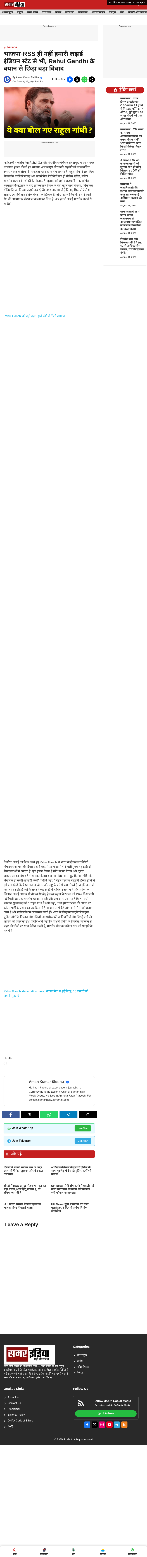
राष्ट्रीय (20, 12)
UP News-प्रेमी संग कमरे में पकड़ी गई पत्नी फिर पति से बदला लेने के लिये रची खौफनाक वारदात (72, 1223)
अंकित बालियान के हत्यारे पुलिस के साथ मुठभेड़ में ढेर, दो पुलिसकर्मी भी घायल (71, 1204)
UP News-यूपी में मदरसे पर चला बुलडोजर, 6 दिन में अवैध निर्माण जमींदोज (70, 1241)
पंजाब (58, 12)
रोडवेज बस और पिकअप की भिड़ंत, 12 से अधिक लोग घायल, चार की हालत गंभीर (132, 246)
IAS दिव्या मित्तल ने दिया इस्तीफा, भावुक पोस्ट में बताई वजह (23, 1239)
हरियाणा (69, 12)
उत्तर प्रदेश (32, 12)
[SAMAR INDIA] (14, 4)
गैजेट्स (112, 12)
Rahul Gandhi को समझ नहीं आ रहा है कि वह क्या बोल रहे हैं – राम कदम (16, 1090)
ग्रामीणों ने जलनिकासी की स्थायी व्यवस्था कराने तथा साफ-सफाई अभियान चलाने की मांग (132, 193)
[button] (137, 4)
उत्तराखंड (46, 12)
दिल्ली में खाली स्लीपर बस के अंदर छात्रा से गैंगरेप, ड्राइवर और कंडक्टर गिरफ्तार (23, 1204)
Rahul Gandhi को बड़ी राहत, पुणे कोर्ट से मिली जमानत (34, 316)
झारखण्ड (82, 12)
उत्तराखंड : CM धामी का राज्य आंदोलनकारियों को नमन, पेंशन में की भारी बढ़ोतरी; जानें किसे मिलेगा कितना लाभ (132, 140)
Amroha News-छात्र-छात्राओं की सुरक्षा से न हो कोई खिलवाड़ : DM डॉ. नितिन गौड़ (130, 167)
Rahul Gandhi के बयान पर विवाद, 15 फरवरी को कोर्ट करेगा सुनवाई (76, 1090)
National (12, 47)
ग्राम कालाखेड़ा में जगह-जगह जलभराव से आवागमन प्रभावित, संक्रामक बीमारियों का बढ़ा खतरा (131, 220)
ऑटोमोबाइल (98, 12)
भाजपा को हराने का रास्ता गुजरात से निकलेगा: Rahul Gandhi (46, 1090)
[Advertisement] (49, 236)
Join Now (82, 1161)
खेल (122, 12)
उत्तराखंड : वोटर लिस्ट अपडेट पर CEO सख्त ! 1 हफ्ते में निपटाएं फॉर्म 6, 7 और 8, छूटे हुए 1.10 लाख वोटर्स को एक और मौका (131, 109)
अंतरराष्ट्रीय (7, 12)
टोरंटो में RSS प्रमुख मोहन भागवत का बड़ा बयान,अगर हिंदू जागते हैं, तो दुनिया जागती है (25, 1223)
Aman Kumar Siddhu (27, 77)
